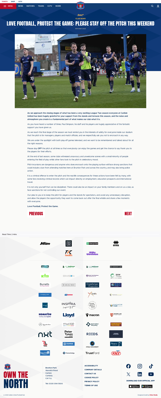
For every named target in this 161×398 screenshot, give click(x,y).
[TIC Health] (68, 253)
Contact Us (90, 374)
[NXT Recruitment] (45, 334)
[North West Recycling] (92, 324)
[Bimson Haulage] (68, 276)
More (58, 6)
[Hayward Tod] (45, 305)
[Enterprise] (92, 243)
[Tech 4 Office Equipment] (45, 353)
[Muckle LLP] (68, 324)
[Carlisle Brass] (68, 284)
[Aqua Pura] (45, 267)
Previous (36, 214)
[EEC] (116, 285)
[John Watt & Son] (92, 305)
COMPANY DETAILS (93, 370)
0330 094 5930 (54, 384)
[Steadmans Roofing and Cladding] (68, 344)
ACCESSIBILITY (91, 366)
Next (128, 214)
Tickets (5, 1)
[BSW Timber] (116, 276)
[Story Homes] (116, 344)
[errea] (116, 243)
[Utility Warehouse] (92, 253)
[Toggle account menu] (158, 6)
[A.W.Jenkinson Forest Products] (92, 266)
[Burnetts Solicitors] (45, 285)
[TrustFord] (92, 353)
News (20, 6)
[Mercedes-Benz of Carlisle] (45, 324)
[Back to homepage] (80, 5)
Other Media (153, 395)
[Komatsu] (45, 315)
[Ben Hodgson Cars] (116, 266)
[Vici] (116, 353)
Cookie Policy (92, 377)
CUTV (20, 1)
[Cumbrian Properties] (92, 284)
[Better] (45, 276)
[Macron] (92, 315)
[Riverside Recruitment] (116, 334)
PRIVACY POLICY (92, 381)
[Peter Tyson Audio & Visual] (68, 334)
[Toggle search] (152, 6)
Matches (30, 6)
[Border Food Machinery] (92, 276)
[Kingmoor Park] (116, 305)
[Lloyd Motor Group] (68, 315)
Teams (41, 6)
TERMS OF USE (91, 385)
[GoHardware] (68, 294)
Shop (13, 1)
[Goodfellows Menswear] (45, 294)
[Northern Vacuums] (116, 324)
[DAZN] (68, 243)
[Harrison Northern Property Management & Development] (116, 294)
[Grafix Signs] (92, 294)
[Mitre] (45, 243)
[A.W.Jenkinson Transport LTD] (68, 266)
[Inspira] (68, 305)
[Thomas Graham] (68, 353)
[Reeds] (92, 334)
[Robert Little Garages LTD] (45, 344)
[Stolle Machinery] (92, 344)
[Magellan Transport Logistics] (116, 315)
